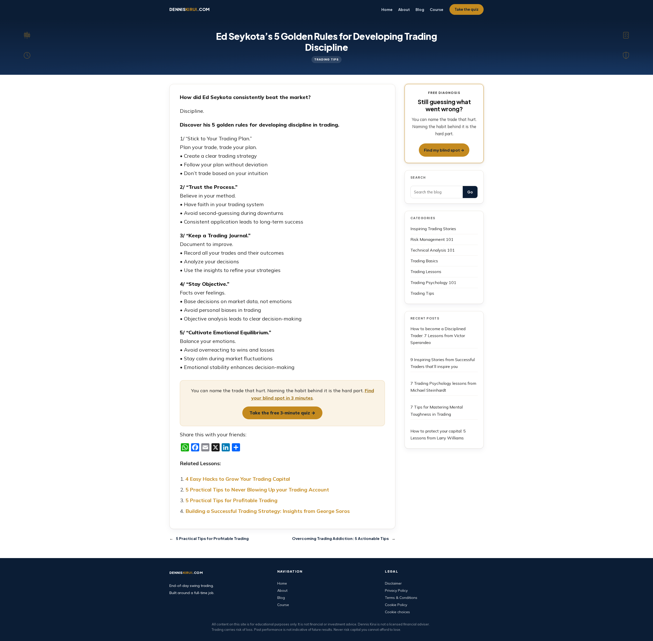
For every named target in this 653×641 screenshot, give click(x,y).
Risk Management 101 (432, 239)
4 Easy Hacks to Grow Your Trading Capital (237, 479)
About (282, 590)
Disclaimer (393, 583)
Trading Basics (424, 260)
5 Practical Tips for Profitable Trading (231, 500)
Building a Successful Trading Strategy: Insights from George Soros (267, 511)
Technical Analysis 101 (432, 250)
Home (282, 583)
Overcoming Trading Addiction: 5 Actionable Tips (340, 538)
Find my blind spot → (444, 149)
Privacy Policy (396, 590)
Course (283, 604)
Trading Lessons (425, 271)
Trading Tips (326, 59)
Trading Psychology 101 (433, 282)
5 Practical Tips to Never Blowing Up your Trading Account (257, 489)
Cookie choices (397, 612)
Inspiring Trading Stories (433, 228)
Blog (281, 597)
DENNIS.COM (189, 9)
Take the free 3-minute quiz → (282, 412)
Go (470, 192)
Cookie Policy (396, 604)
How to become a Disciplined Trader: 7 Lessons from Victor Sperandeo (438, 335)
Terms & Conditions (401, 597)
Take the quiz (467, 9)
